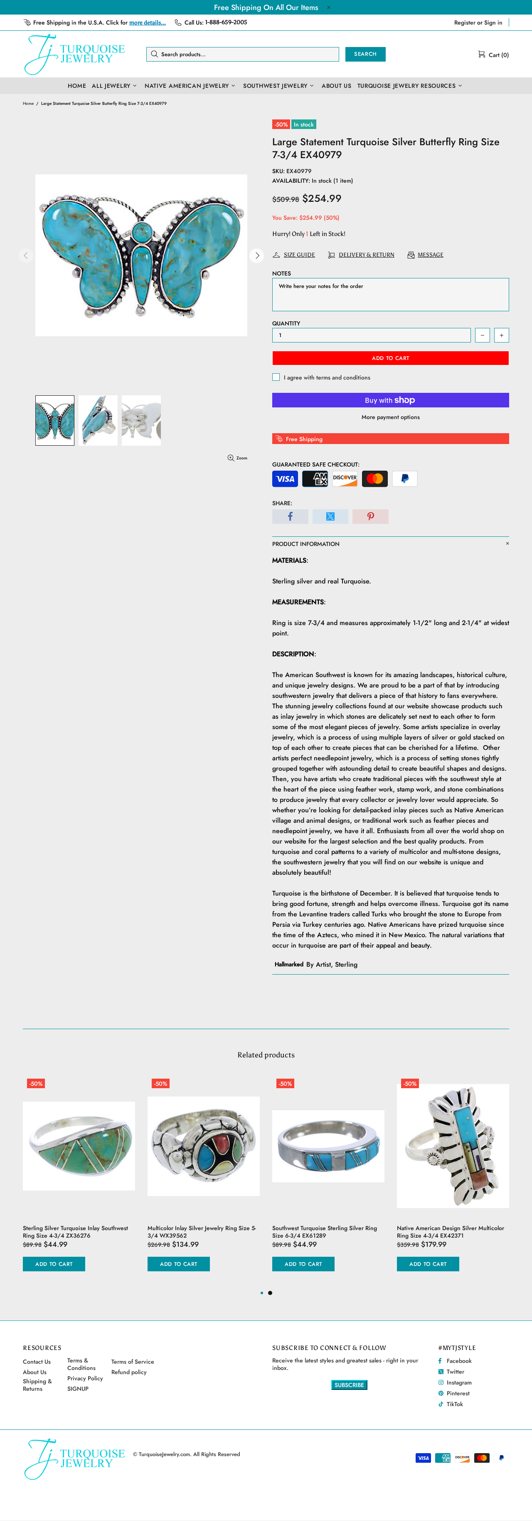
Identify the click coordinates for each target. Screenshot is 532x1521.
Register (464, 22)
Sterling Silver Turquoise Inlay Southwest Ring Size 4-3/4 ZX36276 (75, 1231)
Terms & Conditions (81, 1364)
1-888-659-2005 (226, 22)
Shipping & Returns (37, 1384)
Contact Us (37, 1361)
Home (28, 103)
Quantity (286, 323)
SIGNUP (78, 1388)
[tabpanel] (328, 1181)
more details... (147, 22)
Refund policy (129, 1372)
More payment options (391, 417)
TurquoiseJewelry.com (75, 54)
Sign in (493, 22)
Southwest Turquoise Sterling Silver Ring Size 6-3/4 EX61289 (324, 1231)
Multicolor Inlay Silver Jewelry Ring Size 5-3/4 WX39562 (202, 1231)
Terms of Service (132, 1361)
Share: (282, 503)
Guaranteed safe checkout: (316, 464)
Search (365, 54)
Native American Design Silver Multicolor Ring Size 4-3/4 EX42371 (450, 1231)
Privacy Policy (85, 1378)
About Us (35, 1372)
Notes (281, 273)
